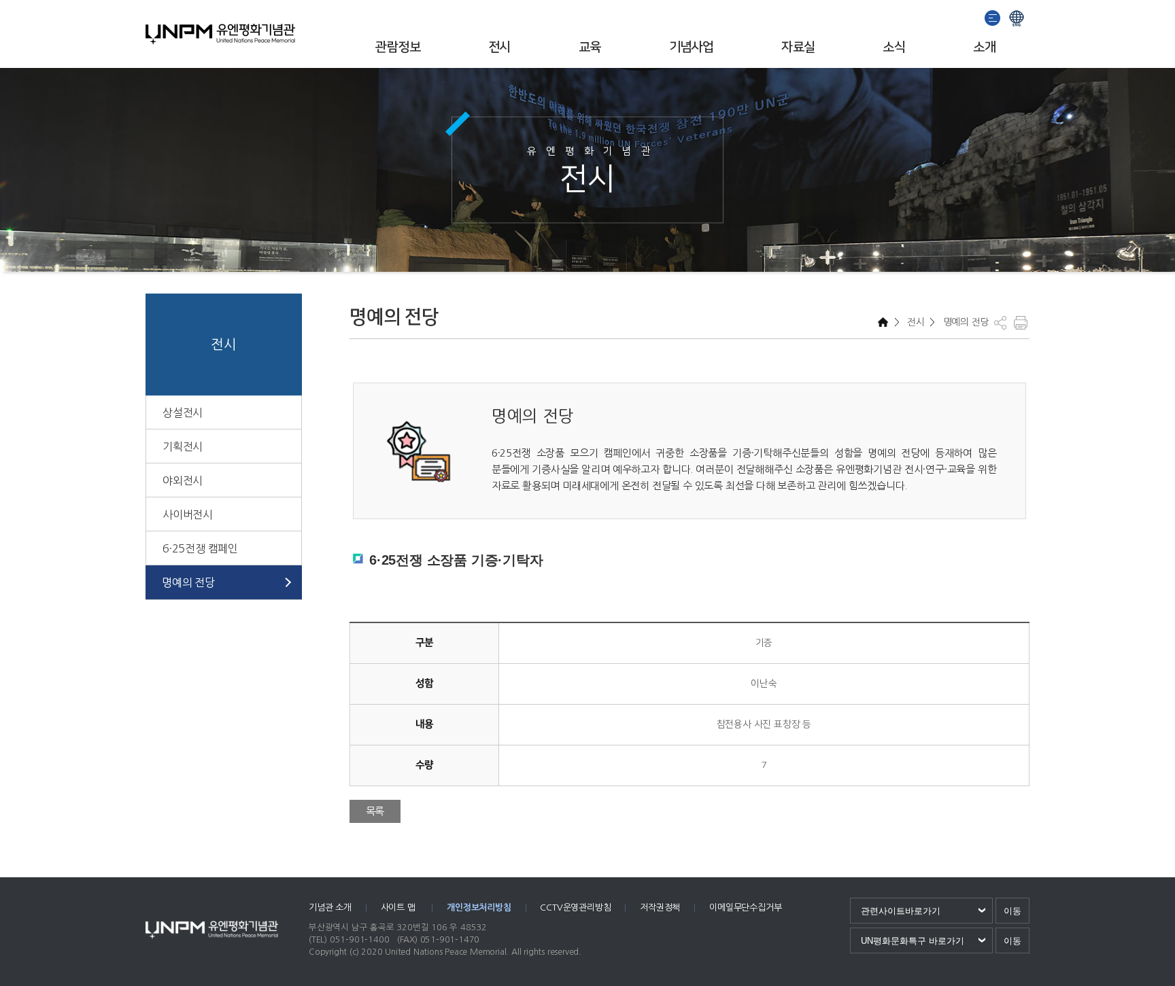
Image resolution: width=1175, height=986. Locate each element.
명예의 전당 (188, 582)
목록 (375, 811)
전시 (499, 47)
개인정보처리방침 (479, 907)
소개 (984, 47)
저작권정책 (660, 907)
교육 (590, 47)
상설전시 (183, 412)
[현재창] (1016, 16)
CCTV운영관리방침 (575, 907)
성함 (424, 683)
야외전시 (183, 480)
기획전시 (183, 446)
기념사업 (691, 47)
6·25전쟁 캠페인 (200, 548)
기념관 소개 (330, 907)
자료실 (798, 47)
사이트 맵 (399, 907)
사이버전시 (188, 514)
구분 (424, 642)
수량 (424, 765)
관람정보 (397, 47)
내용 (424, 724)
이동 (1012, 911)
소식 (894, 47)
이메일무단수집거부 (745, 907)
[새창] (993, 16)
